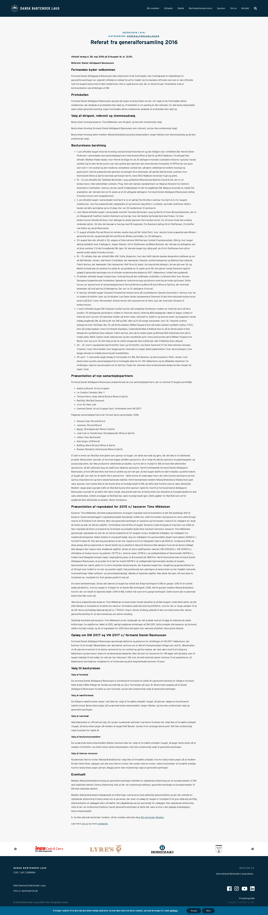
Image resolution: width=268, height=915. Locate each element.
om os (85, 823)
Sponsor (221, 8)
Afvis (208, 911)
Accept (194, 911)
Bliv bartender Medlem (152, 817)
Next (252, 849)
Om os (233, 8)
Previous (15, 849)
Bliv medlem (153, 8)
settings (174, 911)
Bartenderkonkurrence (200, 8)
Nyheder (168, 8)
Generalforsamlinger (143, 36)
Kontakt (245, 8)
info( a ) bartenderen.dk (25, 891)
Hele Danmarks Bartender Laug (29, 885)
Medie (181, 8)
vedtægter (103, 823)
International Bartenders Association (234, 873)
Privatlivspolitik (247, 898)
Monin (80, 429)
